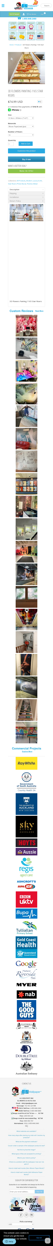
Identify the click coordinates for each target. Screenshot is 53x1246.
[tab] (26, 189)
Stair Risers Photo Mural (17, 184)
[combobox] (46, 6)
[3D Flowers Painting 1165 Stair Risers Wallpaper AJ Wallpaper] (26, 68)
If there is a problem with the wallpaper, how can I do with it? (26, 1163)
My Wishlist (32, 14)
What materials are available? (26, 1131)
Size (9, 115)
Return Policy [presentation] (15, 201)
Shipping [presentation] (13, 193)
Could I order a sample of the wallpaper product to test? (26, 1146)
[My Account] (23, 14)
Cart (42, 13)
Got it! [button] (39, 1238)
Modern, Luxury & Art (34, 181)
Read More (39, 311)
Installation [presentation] (14, 197)
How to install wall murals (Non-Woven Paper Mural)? (26, 1168)
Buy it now (26, 159)
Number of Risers (15, 132)
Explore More (27, 751)
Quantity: (12, 140)
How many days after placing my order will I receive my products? (26, 1136)
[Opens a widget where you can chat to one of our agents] (9, 1242)
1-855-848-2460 (29, 19)
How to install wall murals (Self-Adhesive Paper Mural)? (26, 1173)
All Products (21, 181)
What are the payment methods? (26, 1141)
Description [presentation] (14, 189)
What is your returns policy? (26, 1158)
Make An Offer (27, 171)
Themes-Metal (32, 184)
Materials (12, 123)
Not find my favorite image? (26, 1150)
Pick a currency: (26, 1221)
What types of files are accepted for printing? (26, 1154)
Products (18, 45)
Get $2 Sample (14, 14)
